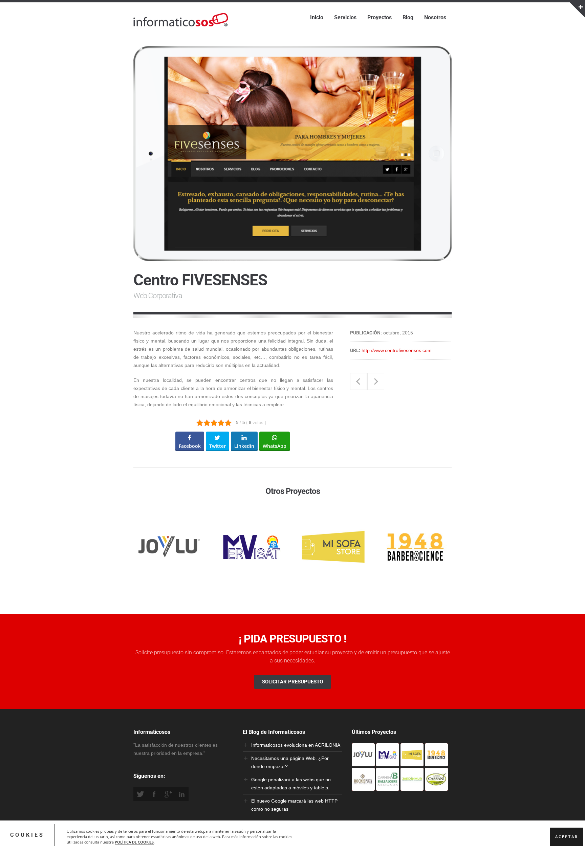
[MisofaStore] (412, 762)
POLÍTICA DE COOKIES (134, 842)
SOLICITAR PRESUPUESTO (292, 682)
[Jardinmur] (412, 786)
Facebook (154, 794)
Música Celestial (358, 381)
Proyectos (379, 17)
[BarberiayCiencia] (436, 762)
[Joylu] (363, 762)
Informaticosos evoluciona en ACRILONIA (295, 745)
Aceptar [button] (566, 836)
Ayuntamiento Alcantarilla (375, 381)
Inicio (316, 17)
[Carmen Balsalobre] (387, 786)
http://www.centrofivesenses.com (397, 350)
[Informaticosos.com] (180, 26)
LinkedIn (182, 794)
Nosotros (435, 17)
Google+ (168, 794)
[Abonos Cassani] (436, 786)
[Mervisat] (387, 762)
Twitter (140, 794)
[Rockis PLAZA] (363, 786)
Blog (408, 17)
